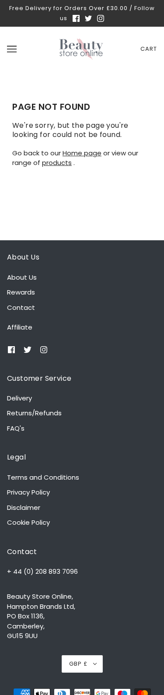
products (57, 162)
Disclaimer (23, 507)
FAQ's (15, 428)
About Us (22, 277)
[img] (77, 18)
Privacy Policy (28, 492)
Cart (148, 49)
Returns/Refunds (34, 413)
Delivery (19, 398)
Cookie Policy (28, 522)
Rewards (21, 292)
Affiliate (19, 327)
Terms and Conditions (43, 477)
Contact (21, 307)
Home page (82, 153)
